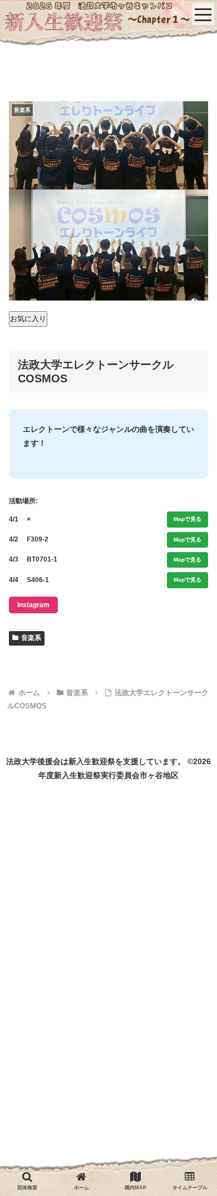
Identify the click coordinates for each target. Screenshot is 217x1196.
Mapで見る (187, 519)
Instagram (33, 605)
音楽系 (31, 638)
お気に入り (28, 318)
